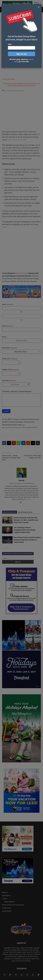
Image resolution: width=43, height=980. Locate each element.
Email (10, 44)
